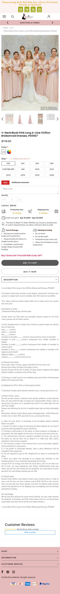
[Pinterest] (7, 571)
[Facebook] (2, 571)
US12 (52, 169)
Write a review (30, 532)
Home (5, 28)
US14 (8, 175)
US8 (23, 169)
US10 (37, 169)
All (12, 28)
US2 (22, 163)
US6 (51, 163)
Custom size (8, 169)
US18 (37, 175)
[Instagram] (13, 571)
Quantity (4, 195)
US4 (37, 163)
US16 (23, 175)
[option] (30, 22)
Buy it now (30, 272)
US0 (8, 163)
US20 (52, 175)
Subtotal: (5, 205)
